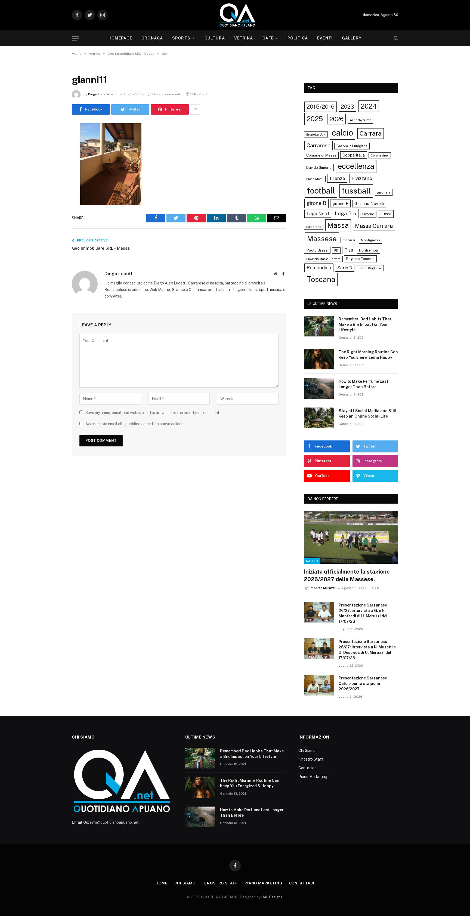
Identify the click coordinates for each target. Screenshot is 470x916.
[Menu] (75, 38)
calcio (342, 132)
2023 (347, 106)
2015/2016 (321, 106)
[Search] (395, 38)
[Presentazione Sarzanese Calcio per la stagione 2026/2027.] (319, 685)
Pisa (348, 250)
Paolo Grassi (317, 250)
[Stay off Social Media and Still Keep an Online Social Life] (319, 418)
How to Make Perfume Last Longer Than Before (363, 384)
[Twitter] (52, 155)
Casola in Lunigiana (351, 146)
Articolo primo (360, 120)
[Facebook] (52, 141)
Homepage (120, 38)
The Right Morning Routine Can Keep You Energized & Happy (368, 355)
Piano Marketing (312, 776)
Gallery (351, 38)
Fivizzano (361, 178)
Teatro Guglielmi (370, 268)
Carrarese (318, 145)
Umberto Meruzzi (322, 588)
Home (162, 883)
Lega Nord (318, 213)
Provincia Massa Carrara (323, 259)
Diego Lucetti (98, 94)
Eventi (325, 38)
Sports (181, 38)
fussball (356, 190)
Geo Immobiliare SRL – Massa (101, 248)
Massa (338, 225)
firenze (337, 178)
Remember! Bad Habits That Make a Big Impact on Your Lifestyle (365, 324)
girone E (340, 203)
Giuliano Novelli (369, 203)
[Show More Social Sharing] (195, 109)
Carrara (371, 133)
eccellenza (356, 166)
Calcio (312, 560)
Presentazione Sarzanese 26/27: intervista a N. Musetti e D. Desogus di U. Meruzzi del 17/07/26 (367, 649)
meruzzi (349, 240)
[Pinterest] (52, 182)
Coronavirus (380, 155)
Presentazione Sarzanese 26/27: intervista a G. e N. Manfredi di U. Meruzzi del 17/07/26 (363, 613)
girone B (316, 203)
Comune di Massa (321, 155)
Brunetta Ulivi (316, 134)
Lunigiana (313, 226)
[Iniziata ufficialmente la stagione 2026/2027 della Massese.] (351, 537)
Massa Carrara (374, 225)
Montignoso (370, 240)
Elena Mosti (314, 179)
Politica (297, 38)
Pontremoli (368, 250)
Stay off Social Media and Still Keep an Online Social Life (368, 413)
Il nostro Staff (311, 759)
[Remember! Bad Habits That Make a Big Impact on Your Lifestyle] (319, 326)
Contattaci (307, 768)
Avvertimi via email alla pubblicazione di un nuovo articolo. (135, 424)
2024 (369, 106)
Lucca (385, 214)
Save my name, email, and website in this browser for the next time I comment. (152, 412)
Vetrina (243, 38)
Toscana (321, 279)
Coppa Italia (353, 155)
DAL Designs (271, 897)
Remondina (319, 267)
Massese (322, 238)
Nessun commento (167, 94)
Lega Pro (345, 213)
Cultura (215, 38)
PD (336, 250)
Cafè (267, 38)
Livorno (368, 214)
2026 (336, 118)
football (321, 190)
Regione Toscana (360, 259)
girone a (383, 192)
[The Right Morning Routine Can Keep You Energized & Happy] (319, 359)
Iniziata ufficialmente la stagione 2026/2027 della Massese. (347, 575)
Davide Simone (319, 167)
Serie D (344, 267)
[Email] (52, 196)
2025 (315, 119)
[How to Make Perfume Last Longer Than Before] (319, 388)
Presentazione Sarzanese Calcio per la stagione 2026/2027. (363, 683)
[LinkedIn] (52, 169)
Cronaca (152, 38)
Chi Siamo (307, 750)
